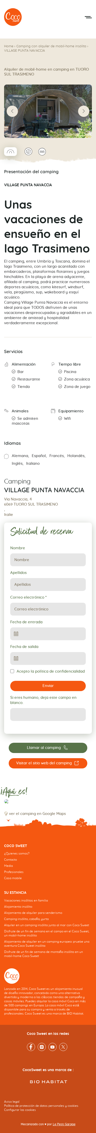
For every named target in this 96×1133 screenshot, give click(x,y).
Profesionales (14, 872)
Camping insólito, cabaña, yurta (26, 919)
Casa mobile (13, 878)
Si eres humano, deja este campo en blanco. (43, 700)
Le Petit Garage (64, 1124)
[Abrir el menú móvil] (88, 17)
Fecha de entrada (26, 622)
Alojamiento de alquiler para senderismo (33, 912)
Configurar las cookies (20, 1109)
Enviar (48, 686)
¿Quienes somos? (16, 853)
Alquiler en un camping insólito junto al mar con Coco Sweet (46, 925)
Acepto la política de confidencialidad (51, 671)
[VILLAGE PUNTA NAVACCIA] (13, 17)
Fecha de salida (24, 647)
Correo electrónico (28, 597)
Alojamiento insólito (18, 906)
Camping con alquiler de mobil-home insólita (51, 46)
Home (8, 46)
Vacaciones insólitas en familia (26, 900)
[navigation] (48, 865)
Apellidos (18, 573)
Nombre (17, 548)
